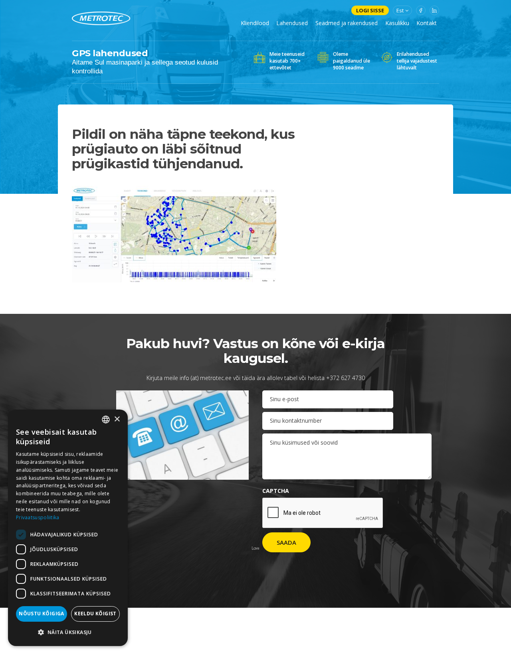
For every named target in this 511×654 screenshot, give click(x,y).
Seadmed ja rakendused (346, 23)
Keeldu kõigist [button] (95, 613)
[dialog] (68, 528)
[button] (68, 632)
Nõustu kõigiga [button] (41, 613)
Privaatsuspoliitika (37, 517)
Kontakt (426, 23)
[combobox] (106, 420)
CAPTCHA (275, 490)
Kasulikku (397, 23)
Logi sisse (370, 10)
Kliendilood (255, 23)
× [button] (117, 419)
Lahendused (292, 23)
